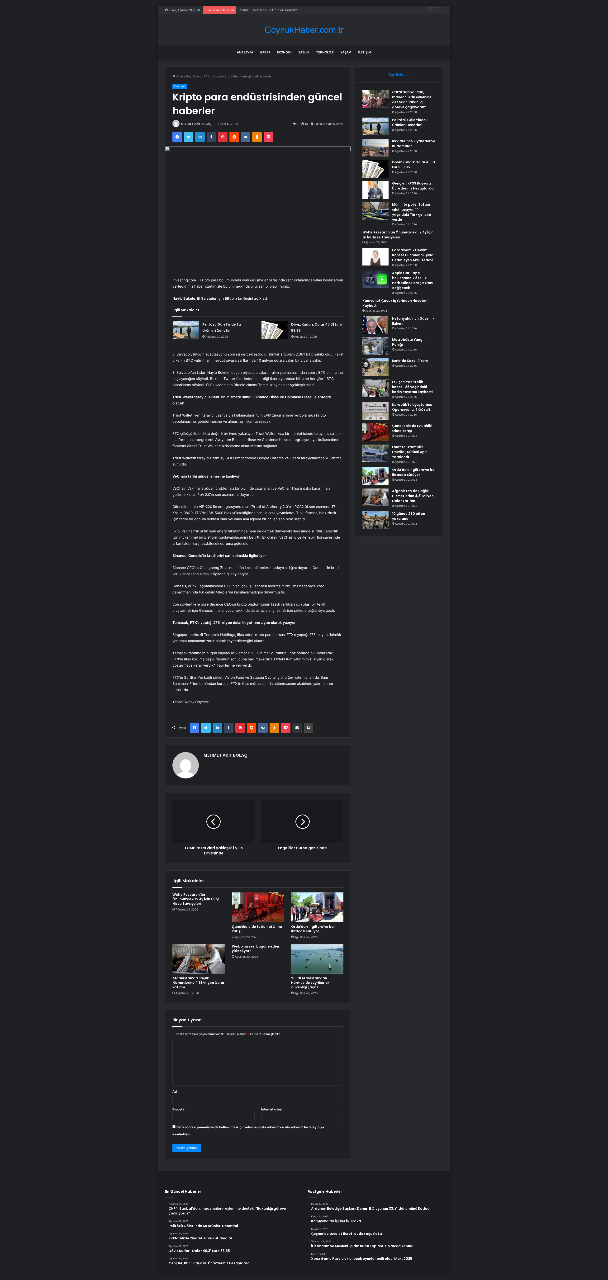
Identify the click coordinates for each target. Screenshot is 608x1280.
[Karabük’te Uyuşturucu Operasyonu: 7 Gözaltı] (375, 411)
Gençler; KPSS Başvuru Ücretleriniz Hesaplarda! (413, 186)
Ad (175, 1091)
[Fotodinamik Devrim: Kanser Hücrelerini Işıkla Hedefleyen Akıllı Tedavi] (375, 256)
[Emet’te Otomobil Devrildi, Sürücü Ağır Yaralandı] (375, 453)
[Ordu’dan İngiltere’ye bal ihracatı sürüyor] (317, 907)
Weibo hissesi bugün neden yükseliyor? (255, 948)
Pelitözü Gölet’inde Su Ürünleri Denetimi (411, 122)
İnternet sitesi (271, 1109)
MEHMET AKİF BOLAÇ (196, 124)
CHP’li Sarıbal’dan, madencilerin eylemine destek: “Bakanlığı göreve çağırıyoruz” (412, 99)
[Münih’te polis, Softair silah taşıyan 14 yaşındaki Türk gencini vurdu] (375, 211)
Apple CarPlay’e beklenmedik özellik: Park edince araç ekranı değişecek (412, 280)
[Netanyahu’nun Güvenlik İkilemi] (375, 325)
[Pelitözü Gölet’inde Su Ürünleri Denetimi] (186, 330)
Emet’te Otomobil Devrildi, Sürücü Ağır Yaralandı (409, 452)
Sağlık (303, 52)
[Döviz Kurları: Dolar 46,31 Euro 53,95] (274, 330)
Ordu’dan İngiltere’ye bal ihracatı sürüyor (313, 929)
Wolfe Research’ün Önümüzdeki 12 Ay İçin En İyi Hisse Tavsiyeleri (195, 899)
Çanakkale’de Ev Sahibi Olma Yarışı (257, 929)
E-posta (179, 1109)
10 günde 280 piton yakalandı (408, 516)
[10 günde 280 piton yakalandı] (375, 520)
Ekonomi (284, 52)
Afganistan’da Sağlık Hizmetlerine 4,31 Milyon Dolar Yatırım (198, 983)
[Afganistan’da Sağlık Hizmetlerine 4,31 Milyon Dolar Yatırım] (198, 959)
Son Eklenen (399, 74)
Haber (265, 52)
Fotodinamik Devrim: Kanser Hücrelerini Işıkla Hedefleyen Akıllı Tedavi (412, 255)
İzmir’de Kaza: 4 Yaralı (411, 360)
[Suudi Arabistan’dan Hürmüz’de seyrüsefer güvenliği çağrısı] (317, 959)
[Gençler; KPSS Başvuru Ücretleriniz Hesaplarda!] (375, 190)
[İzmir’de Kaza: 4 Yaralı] (375, 367)
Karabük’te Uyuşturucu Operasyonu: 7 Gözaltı (412, 407)
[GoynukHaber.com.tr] (304, 30)
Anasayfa (245, 52)
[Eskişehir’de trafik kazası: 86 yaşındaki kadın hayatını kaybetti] (375, 388)
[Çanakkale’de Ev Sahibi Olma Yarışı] (258, 907)
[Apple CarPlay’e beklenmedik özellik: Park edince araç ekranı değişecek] (375, 279)
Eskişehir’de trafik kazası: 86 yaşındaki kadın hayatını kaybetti (412, 386)
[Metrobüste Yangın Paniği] (375, 346)
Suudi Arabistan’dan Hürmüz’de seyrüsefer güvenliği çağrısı (310, 983)
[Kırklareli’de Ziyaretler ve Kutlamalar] (375, 147)
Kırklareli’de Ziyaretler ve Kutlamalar (265, 10)
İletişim (364, 52)
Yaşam (345, 52)
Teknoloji (325, 52)
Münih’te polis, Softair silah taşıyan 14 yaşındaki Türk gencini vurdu (411, 212)
